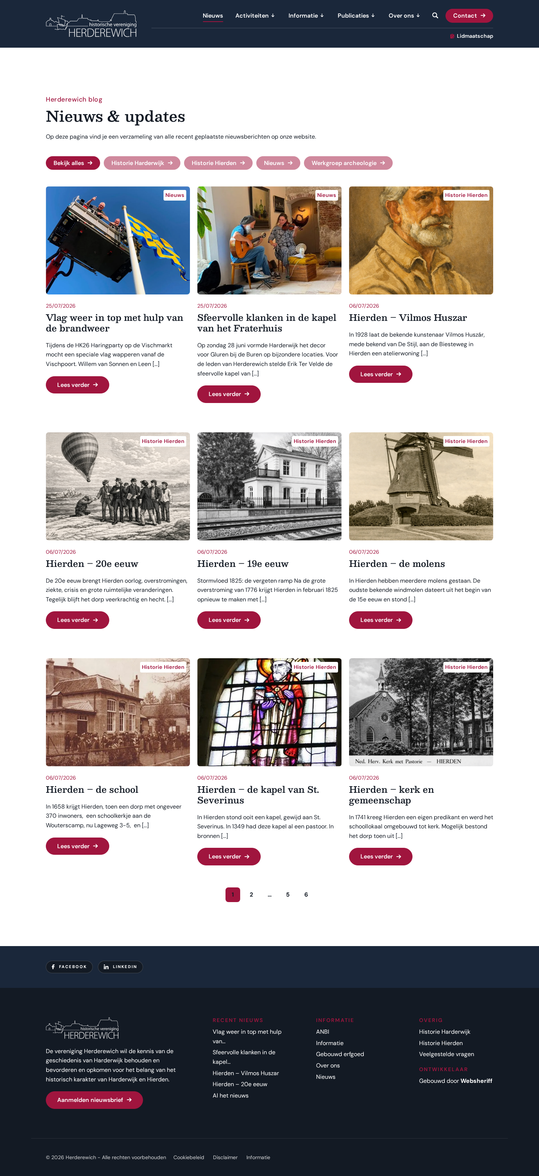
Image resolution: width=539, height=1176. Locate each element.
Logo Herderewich (91, 24)
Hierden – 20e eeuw (240, 1084)
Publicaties (353, 15)
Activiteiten (252, 15)
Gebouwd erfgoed (340, 1054)
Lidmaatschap (475, 36)
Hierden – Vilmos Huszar (246, 1073)
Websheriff (476, 1081)
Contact (465, 15)
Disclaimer (225, 1157)
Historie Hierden (214, 163)
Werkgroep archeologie (344, 163)
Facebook (73, 966)
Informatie (303, 15)
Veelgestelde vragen (446, 1054)
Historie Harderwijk (137, 163)
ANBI (322, 1032)
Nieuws (213, 15)
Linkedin (125, 966)
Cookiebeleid (188, 1157)
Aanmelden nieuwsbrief (90, 1100)
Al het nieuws (231, 1095)
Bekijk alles (69, 163)
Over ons (401, 15)
